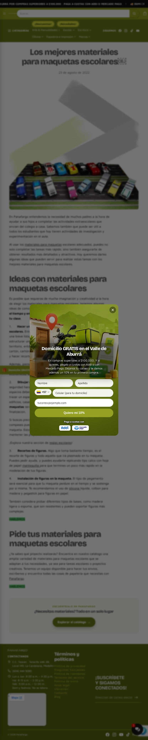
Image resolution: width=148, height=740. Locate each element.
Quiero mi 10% (74, 412)
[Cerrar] (112, 310)
